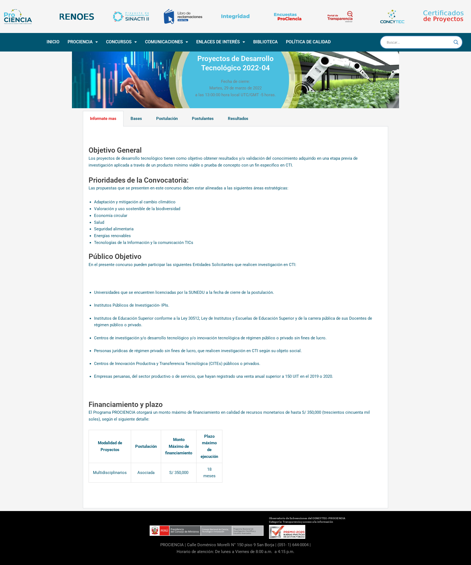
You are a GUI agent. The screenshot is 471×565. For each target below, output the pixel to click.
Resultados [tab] (238, 118)
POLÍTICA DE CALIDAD (308, 41)
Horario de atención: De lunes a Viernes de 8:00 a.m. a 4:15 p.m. (235, 551)
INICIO (53, 41)
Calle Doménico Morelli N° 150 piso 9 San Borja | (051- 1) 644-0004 (248, 544)
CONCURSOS (119, 41)
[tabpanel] (235, 317)
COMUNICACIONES (164, 41)
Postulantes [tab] (203, 118)
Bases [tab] (136, 118)
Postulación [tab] (167, 118)
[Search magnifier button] (456, 42)
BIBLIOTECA (265, 41)
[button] (83, 42)
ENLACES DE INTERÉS (218, 41)
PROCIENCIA (80, 41)
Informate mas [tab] (103, 118)
